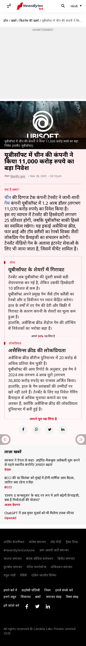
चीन (7, 197)
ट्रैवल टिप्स (72, 542)
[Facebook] (23, 429)
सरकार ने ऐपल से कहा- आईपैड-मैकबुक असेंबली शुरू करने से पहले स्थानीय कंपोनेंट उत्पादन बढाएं (42, 462)
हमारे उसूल (10, 597)
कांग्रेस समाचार (37, 542)
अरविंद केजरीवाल (14, 542)
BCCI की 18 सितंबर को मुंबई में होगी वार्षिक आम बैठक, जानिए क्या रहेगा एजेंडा (39, 480)
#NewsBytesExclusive (19, 550)
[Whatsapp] (36, 429)
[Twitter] (49, 429)
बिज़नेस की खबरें (29, 20)
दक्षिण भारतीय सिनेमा (43, 575)
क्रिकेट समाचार (66, 558)
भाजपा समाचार (13, 558)
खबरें (14, 20)
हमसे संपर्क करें (64, 590)
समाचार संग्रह (54, 597)
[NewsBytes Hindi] (30, 6)
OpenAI (10, 518)
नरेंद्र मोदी (55, 542)
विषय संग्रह (72, 597)
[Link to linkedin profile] (48, 606)
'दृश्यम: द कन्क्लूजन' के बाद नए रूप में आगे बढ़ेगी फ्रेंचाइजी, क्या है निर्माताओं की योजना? (41, 498)
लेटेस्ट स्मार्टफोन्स (36, 567)
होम (6, 20)
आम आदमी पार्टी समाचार (54, 550)
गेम (7, 203)
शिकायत (26, 597)
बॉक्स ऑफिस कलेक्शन (39, 558)
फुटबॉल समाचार (13, 567)
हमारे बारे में (10, 590)
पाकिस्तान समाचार (61, 567)
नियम (47, 590)
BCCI (8, 487)
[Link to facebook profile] (26, 606)
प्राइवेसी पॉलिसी (31, 590)
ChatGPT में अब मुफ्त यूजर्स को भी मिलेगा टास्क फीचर (39, 513)
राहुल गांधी (10, 575)
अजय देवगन (12, 505)
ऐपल (7, 470)
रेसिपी (23, 575)
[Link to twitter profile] (37, 606)
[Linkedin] (62, 429)
